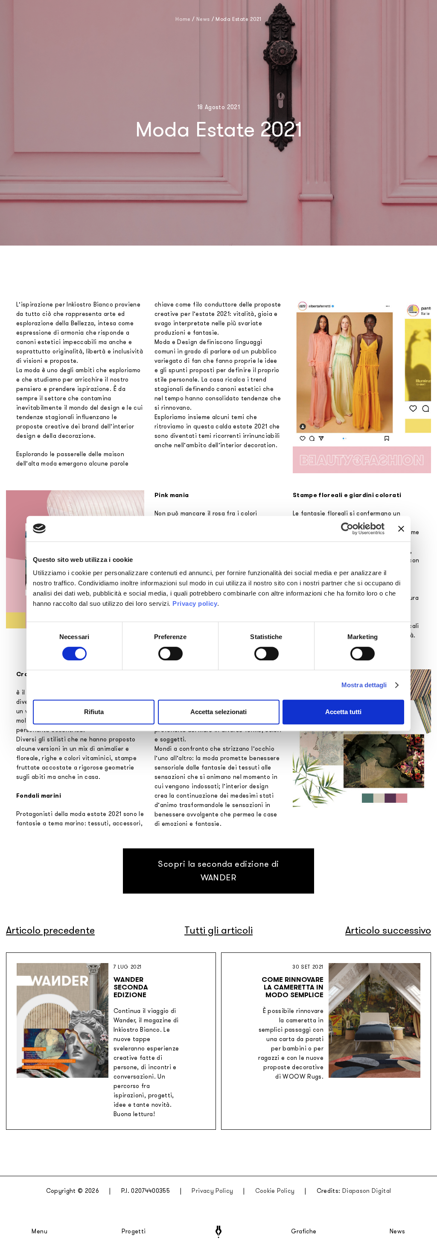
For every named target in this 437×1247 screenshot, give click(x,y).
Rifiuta (94, 711)
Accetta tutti (343, 711)
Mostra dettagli (364, 685)
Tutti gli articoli (218, 930)
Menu (40, 1231)
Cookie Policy (275, 1191)
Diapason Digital (366, 1191)
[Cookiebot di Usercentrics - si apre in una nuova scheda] (347, 528)
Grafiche (303, 1231)
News (397, 1231)
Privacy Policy (212, 1191)
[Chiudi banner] (401, 529)
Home (182, 19)
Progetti (134, 1231)
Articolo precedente (50, 930)
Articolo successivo (388, 930)
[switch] (170, 653)
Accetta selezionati (218, 711)
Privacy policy (194, 603)
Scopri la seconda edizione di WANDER (218, 870)
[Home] (218, 1232)
